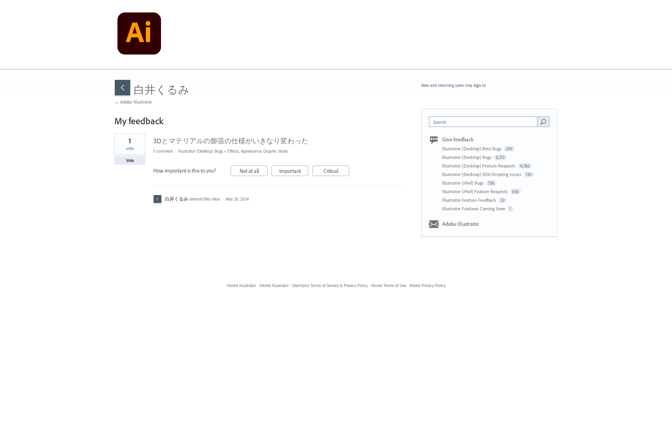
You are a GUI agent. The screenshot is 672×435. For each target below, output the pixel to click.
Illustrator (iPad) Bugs (463, 183)
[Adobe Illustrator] (139, 35)
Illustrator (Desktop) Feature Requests (479, 166)
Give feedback (458, 139)
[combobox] (485, 122)
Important (293, 171)
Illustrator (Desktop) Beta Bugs (472, 148)
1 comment (163, 151)
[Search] (543, 121)
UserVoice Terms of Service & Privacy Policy (330, 285)
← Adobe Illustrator (133, 102)
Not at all (254, 171)
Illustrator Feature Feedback (469, 200)
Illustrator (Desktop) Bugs (200, 151)
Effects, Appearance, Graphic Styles (258, 151)
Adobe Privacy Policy (427, 285)
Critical (336, 171)
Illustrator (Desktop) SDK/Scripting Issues (482, 174)
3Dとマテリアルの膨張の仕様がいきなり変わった (230, 140)
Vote (130, 160)
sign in (480, 85)
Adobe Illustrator (460, 223)
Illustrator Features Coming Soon (474, 208)
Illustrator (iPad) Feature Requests (475, 191)
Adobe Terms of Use (388, 285)
